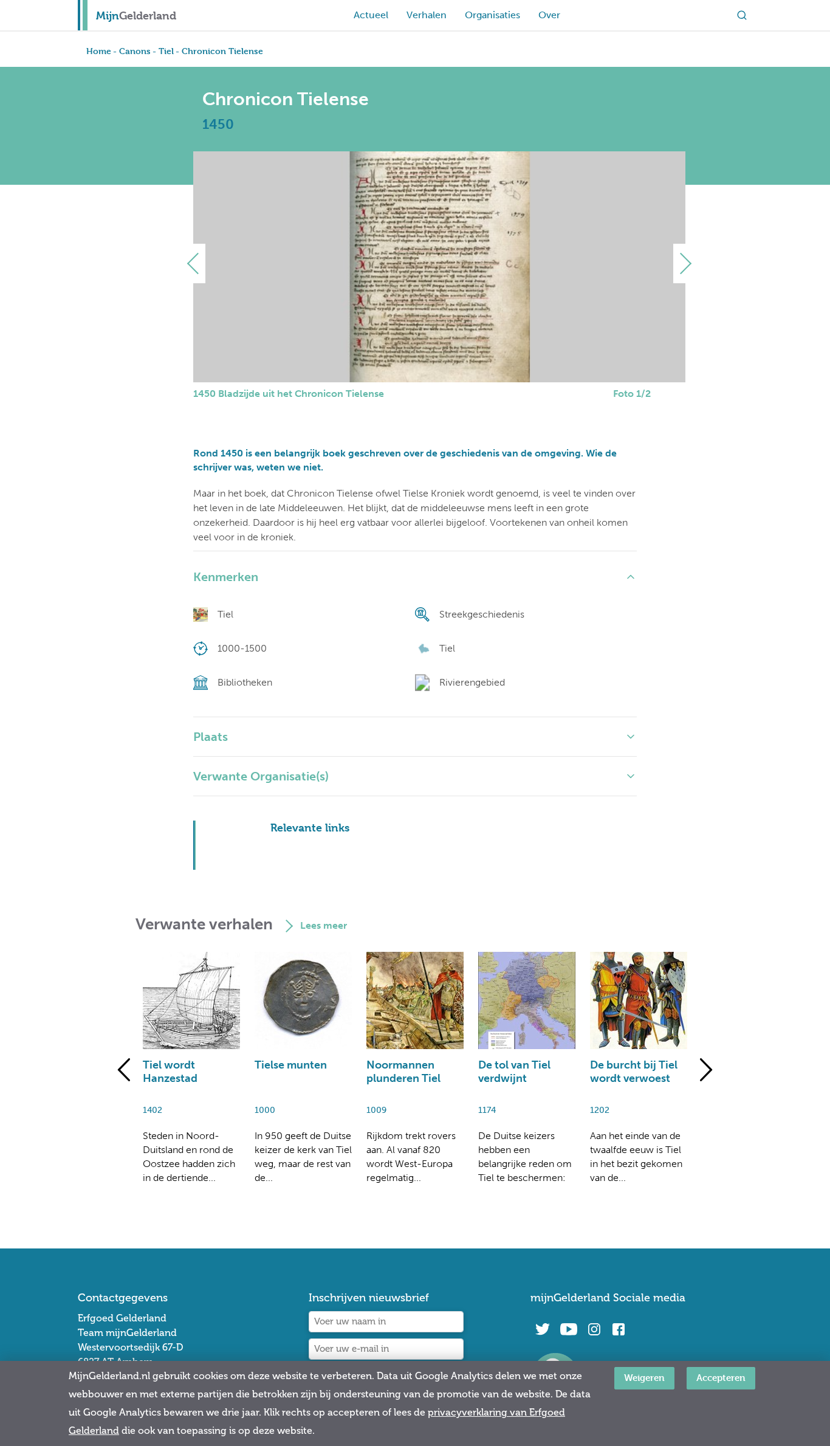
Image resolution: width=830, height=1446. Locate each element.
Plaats (210, 736)
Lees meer (323, 925)
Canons (135, 51)
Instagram (594, 1329)
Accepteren (721, 1377)
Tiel (166, 51)
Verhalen (426, 15)
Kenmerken (225, 577)
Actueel (371, 15)
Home (98, 51)
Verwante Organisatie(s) (261, 776)
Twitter (542, 1329)
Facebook (618, 1329)
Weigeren (644, 1377)
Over (549, 15)
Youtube (568, 1329)
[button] (197, 263)
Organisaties (492, 15)
